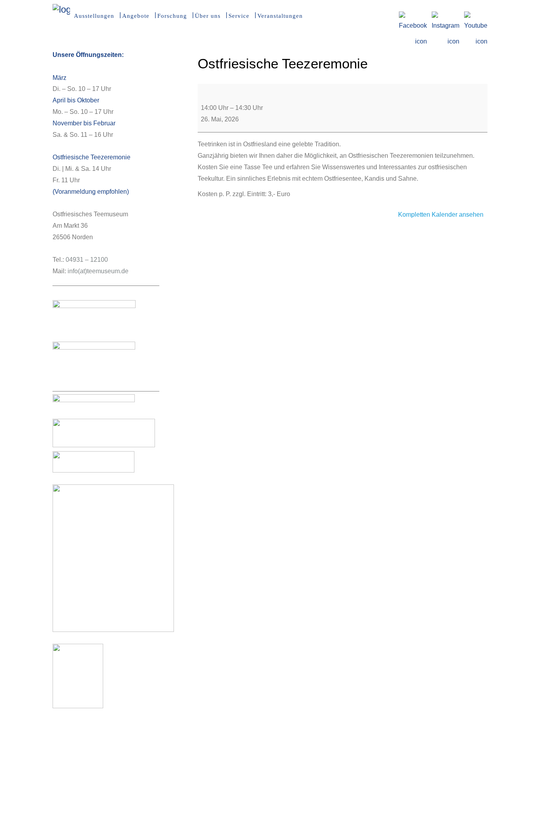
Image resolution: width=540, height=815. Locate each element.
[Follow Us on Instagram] (445, 16)
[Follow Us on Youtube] (475, 16)
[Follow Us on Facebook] (413, 16)
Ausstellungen (94, 16)
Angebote (135, 16)
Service (238, 16)
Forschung (172, 16)
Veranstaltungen (280, 16)
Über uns (208, 16)
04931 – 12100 (87, 259)
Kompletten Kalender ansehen (440, 214)
